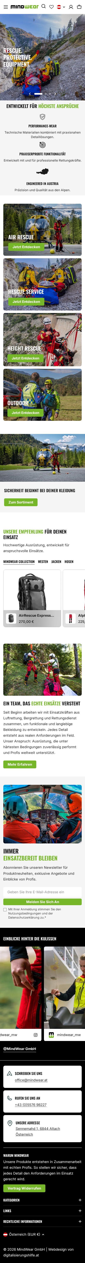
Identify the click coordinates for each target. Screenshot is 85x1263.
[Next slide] (55, 93)
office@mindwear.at (31, 1080)
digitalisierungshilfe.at (21, 1255)
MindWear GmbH (31, 1249)
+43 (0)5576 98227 (30, 1105)
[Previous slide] (29, 93)
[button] (38, 94)
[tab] (19, 562)
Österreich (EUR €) (24, 1234)
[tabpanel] (42, 598)
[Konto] (70, 7)
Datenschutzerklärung (23, 917)
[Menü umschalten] (5, 7)
